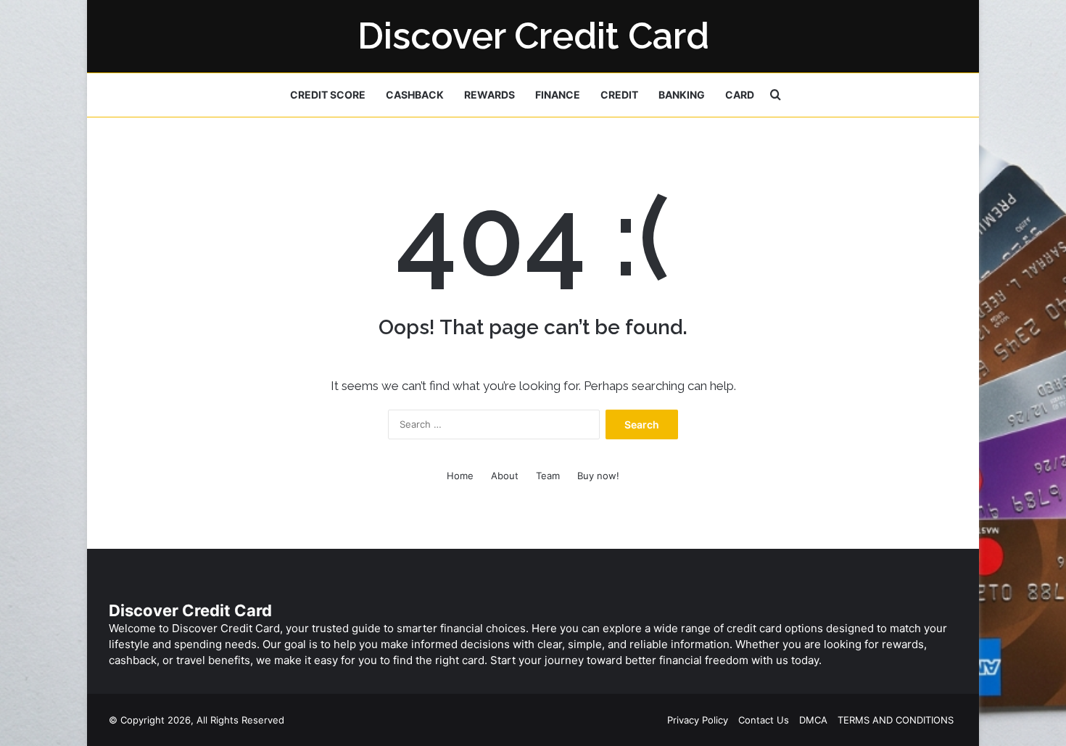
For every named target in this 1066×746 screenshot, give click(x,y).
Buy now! (598, 475)
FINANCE (557, 94)
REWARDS (489, 94)
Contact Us (763, 720)
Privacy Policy (697, 720)
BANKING (681, 94)
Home (460, 475)
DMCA (813, 720)
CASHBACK (415, 94)
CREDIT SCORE (327, 94)
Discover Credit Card (190, 610)
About (504, 475)
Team (548, 475)
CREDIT (619, 94)
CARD (739, 94)
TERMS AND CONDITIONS (896, 720)
